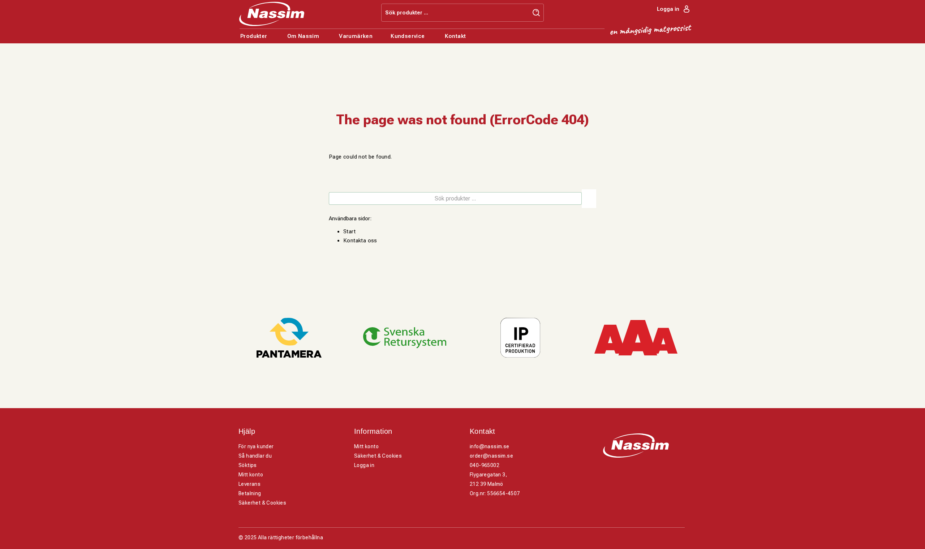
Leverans (249, 484)
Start (349, 231)
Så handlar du (255, 456)
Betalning (249, 493)
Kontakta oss (360, 240)
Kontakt (455, 36)
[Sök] (589, 198)
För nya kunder (256, 446)
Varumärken (356, 36)
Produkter (253, 36)
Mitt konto (250, 474)
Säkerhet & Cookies (262, 503)
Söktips (247, 465)
